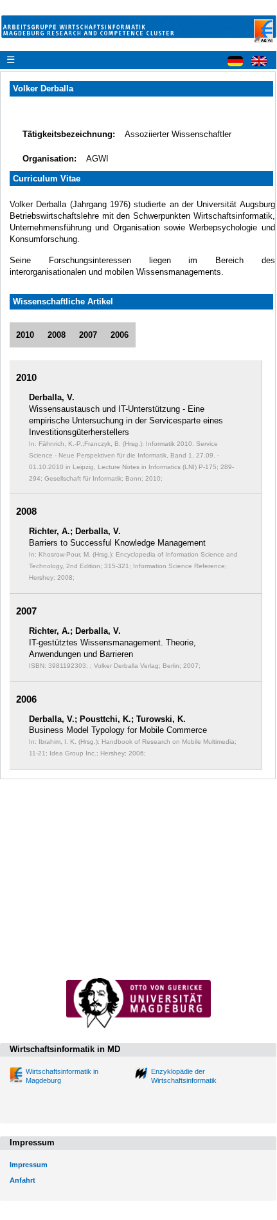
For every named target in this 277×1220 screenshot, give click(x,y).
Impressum (29, 1165)
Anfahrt (22, 1180)
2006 (120, 335)
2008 (57, 335)
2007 (88, 335)
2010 (25, 335)
